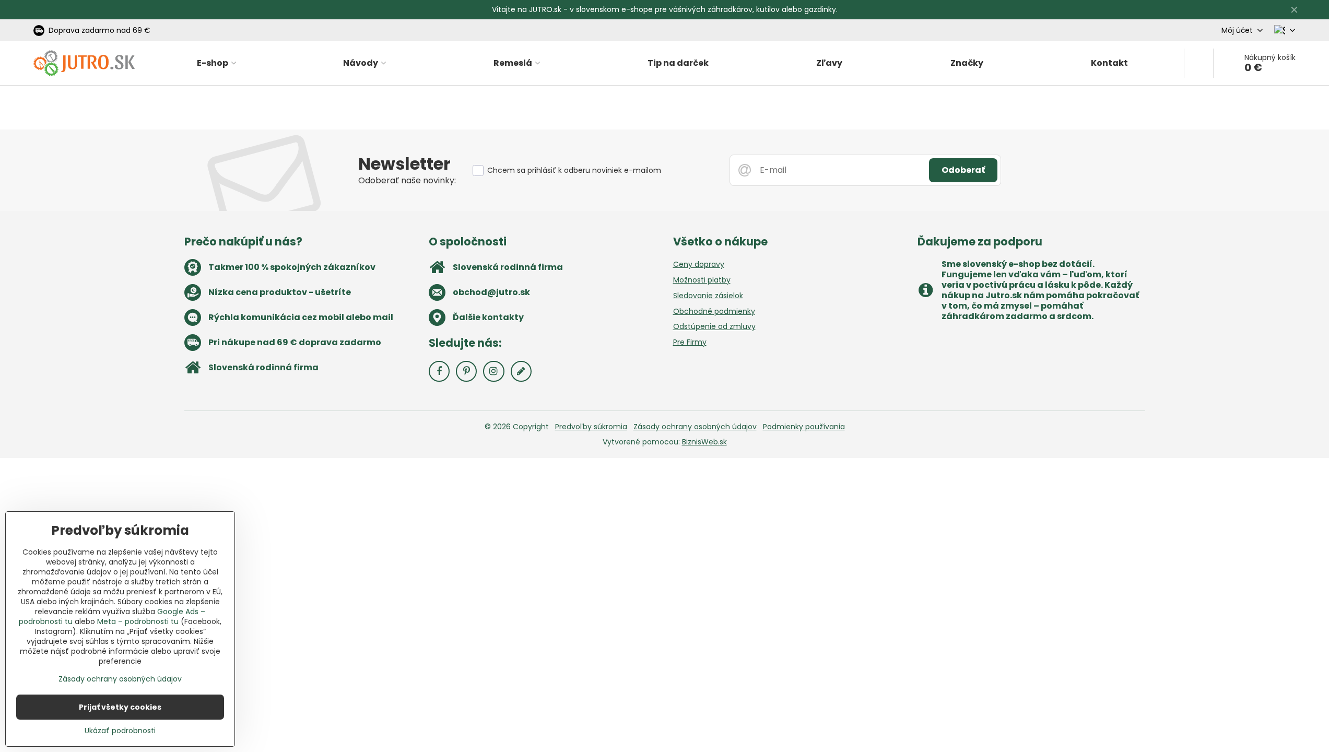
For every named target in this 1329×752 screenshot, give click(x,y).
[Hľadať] (1198, 63)
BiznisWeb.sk (704, 442)
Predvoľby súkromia (591, 426)
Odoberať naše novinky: (407, 180)
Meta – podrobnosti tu (138, 621)
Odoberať (963, 170)
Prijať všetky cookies (120, 707)
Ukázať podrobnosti (120, 731)
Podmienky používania (804, 426)
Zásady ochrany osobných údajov (695, 426)
